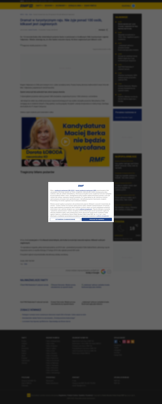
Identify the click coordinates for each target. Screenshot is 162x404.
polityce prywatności (86, 209)
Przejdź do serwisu (96, 219)
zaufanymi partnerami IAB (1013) (65, 190)
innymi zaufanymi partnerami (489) (86, 190)
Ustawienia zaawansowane (65, 219)
